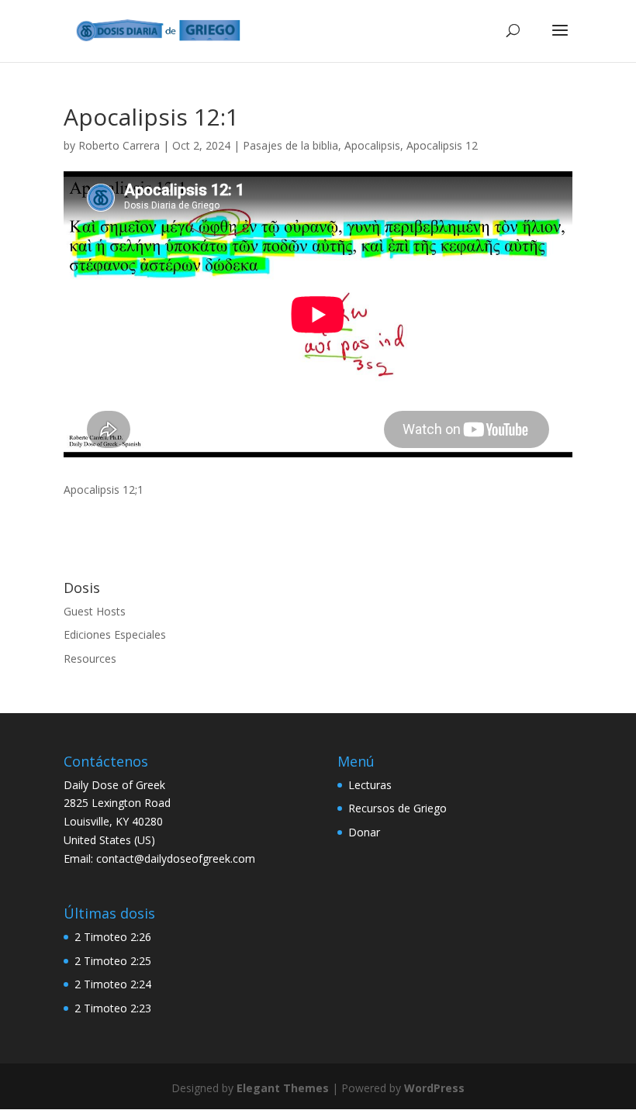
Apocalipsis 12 (442, 145)
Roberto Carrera (119, 145)
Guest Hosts (95, 611)
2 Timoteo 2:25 (112, 960)
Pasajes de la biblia (290, 145)
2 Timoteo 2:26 (112, 936)
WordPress (434, 1088)
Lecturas (370, 784)
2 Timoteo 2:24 (112, 984)
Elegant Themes (283, 1088)
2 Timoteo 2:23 (112, 1008)
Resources (90, 658)
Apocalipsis (372, 145)
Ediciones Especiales (115, 634)
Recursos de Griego (397, 808)
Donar (364, 832)
